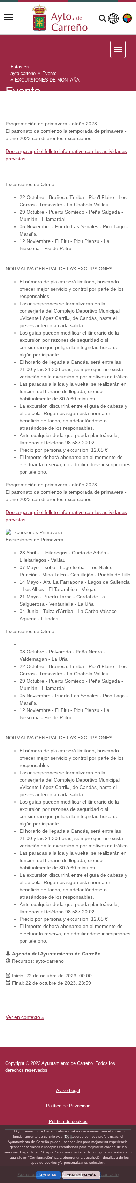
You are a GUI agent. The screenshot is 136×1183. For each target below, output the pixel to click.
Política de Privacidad (68, 1105)
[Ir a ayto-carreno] (60, 17)
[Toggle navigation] (8, 17)
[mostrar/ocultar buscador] (102, 19)
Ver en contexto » (25, 1017)
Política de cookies (68, 1121)
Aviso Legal (68, 1090)
